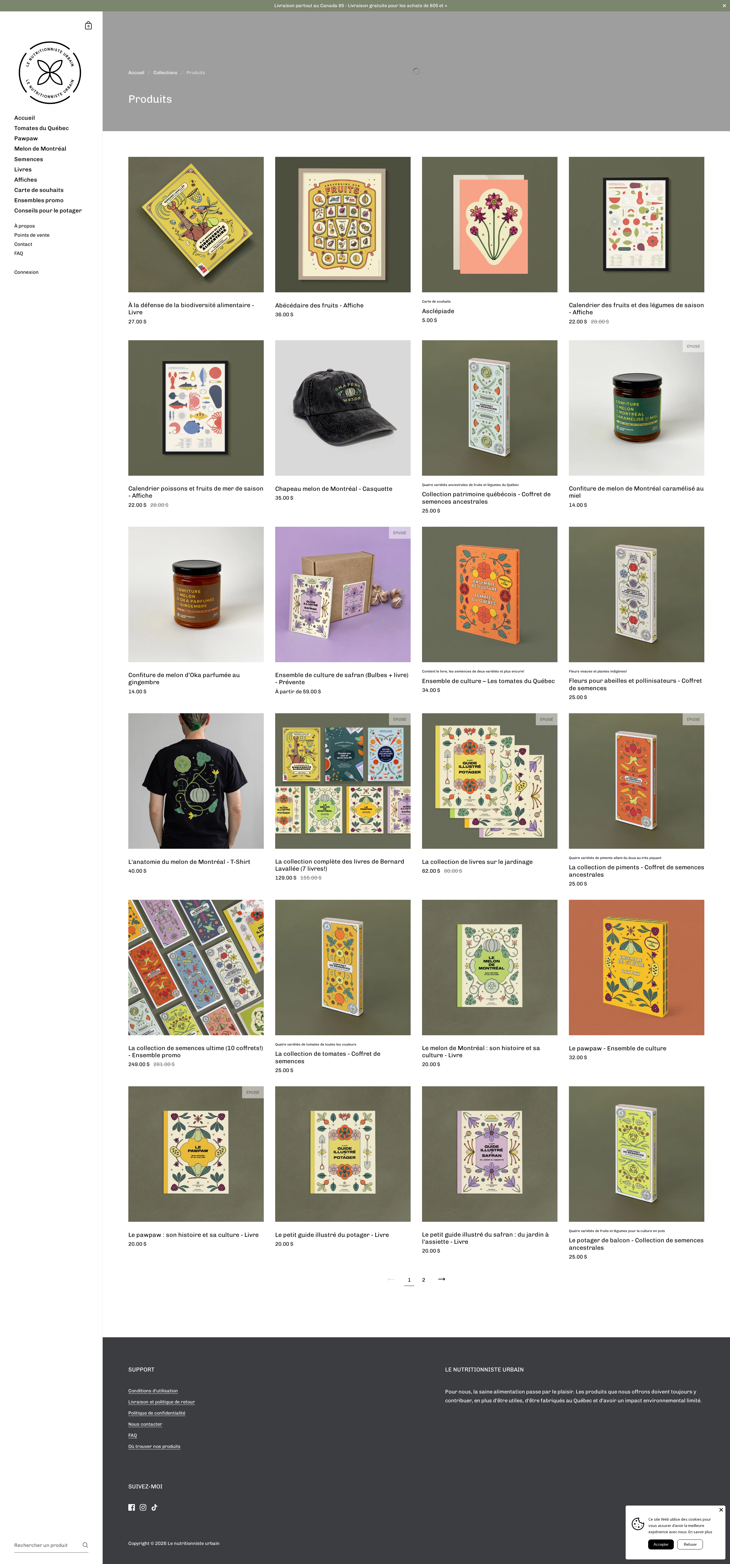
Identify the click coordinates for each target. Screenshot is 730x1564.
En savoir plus (700, 1531)
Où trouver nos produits (154, 1446)
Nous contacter (145, 1424)
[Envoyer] (85, 1545)
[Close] (721, 1510)
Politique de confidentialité (156, 1413)
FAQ (132, 1435)
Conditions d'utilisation (153, 1390)
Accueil (136, 72)
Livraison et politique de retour (161, 1402)
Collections (165, 72)
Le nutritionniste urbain (194, 1543)
